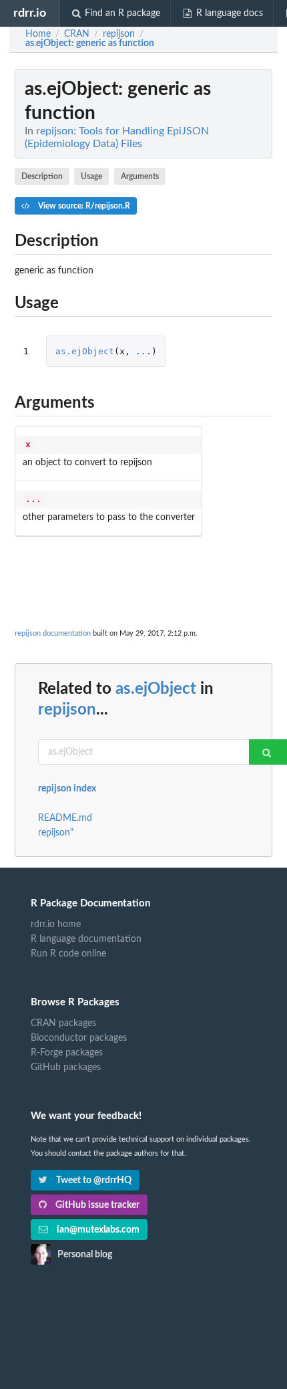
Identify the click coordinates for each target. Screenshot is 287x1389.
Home (38, 34)
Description (42, 176)
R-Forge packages (67, 1052)
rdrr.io (29, 13)
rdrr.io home (56, 924)
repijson (67, 710)
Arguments (140, 176)
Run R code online (68, 954)
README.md (65, 818)
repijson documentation (53, 633)
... (143, 351)
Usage (91, 176)
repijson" (55, 833)
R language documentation (86, 939)
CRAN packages (63, 1023)
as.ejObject (84, 351)
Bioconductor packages (79, 1038)
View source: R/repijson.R (83, 206)
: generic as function (89, 43)
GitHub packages (66, 1067)
